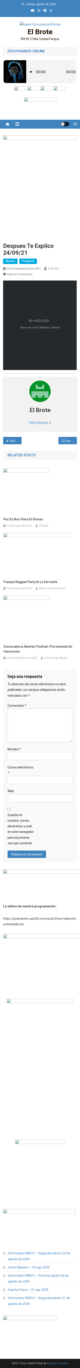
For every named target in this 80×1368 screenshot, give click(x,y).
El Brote (40, 32)
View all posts (39, 422)
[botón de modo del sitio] (64, 124)
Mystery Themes (57, 1363)
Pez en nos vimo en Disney (23, 519)
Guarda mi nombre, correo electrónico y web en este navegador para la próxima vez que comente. (21, 829)
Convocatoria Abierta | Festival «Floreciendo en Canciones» (37, 649)
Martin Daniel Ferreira (52, 588)
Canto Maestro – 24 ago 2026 (29, 1267)
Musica (10, 261)
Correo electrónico (20, 770)
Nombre (14, 749)
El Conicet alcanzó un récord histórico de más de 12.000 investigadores (69, 441)
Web (11, 791)
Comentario (17, 705)
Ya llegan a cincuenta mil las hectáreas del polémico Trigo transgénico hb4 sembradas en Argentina (15, 441)
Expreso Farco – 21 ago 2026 (28, 1289)
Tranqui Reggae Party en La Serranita (30, 582)
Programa (28, 261)
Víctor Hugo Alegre (55, 658)
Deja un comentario (20, 274)
